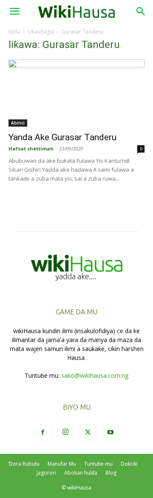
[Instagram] (65, 432)
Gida (14, 31)
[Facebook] (42, 432)
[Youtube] (110, 432)
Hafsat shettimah (31, 148)
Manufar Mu (62, 463)
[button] (14, 11)
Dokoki (129, 463)
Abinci (18, 123)
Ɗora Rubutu (24, 463)
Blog (110, 472)
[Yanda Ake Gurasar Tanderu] (76, 93)
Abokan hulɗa (80, 472)
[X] (87, 432)
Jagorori (46, 472)
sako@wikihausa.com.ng (94, 375)
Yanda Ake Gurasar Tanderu (62, 137)
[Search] (141, 11)
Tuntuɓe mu (98, 463)
